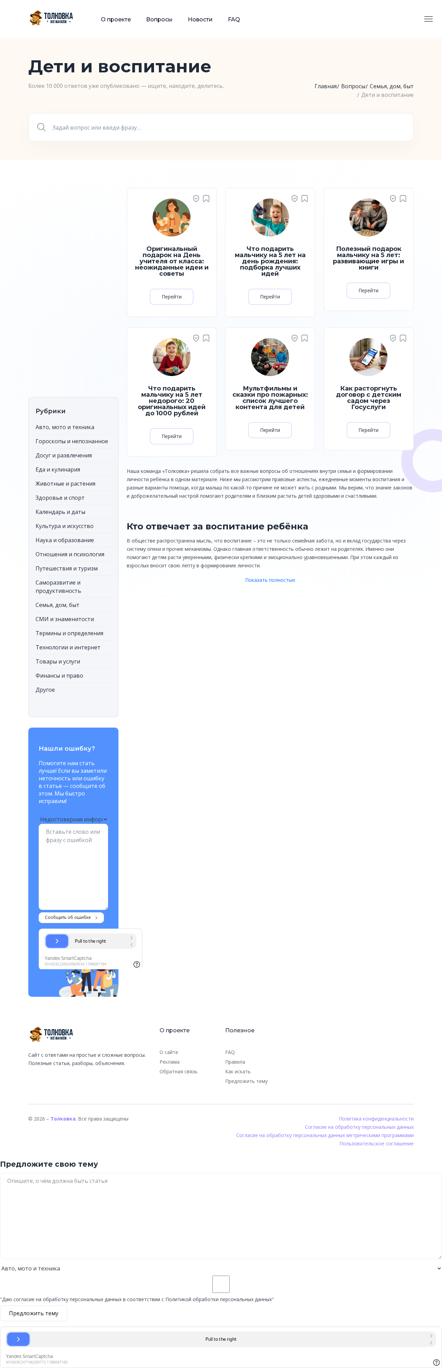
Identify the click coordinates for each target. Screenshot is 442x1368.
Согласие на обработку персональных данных (359, 1127)
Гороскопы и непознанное (72, 441)
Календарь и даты (60, 512)
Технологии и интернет (68, 647)
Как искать (238, 1071)
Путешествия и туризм (67, 568)
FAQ (234, 19)
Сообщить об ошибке (68, 917)
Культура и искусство (65, 526)
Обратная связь (179, 1071)
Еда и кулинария (58, 469)
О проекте (116, 19)
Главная (326, 86)
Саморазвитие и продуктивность (58, 587)
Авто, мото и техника (65, 427)
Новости (200, 19)
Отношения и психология (70, 554)
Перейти (172, 296)
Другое (45, 689)
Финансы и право (59, 675)
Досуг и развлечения (64, 455)
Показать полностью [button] (270, 580)
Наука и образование (65, 540)
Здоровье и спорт (60, 497)
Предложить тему (246, 1081)
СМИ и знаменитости (65, 619)
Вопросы (159, 19)
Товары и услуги (58, 661)
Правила (235, 1061)
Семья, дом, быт (392, 86)
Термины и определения (69, 633)
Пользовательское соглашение (376, 1143)
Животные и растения (65, 483)
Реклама (170, 1061)
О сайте (169, 1052)
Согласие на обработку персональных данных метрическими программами (325, 1135)
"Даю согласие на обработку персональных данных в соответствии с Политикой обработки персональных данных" (137, 1299)
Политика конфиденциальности (376, 1118)
